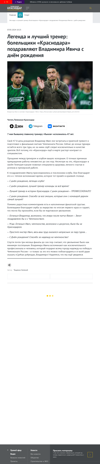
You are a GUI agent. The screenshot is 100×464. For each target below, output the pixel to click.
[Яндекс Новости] (16, 126)
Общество (35, 457)
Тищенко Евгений (21, 270)
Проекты (13, 461)
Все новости (35, 454)
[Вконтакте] (56, 126)
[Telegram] (35, 126)
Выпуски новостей (17, 457)
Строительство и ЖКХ (39, 461)
